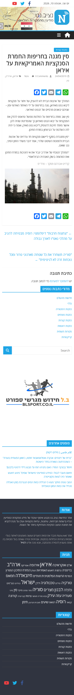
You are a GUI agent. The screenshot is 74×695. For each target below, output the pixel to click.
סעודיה (67, 595)
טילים (58, 583)
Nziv (26, 76)
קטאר (69, 602)
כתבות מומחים (65, 314)
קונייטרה (21, 596)
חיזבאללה (23, 575)
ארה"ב (9, 76)
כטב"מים (10, 583)
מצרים (49, 589)
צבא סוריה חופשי (39, 596)
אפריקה (25, 565)
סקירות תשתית (64, 331)
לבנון (58, 589)
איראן (15, 76)
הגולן (33, 570)
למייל (23, 542)
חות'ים (37, 576)
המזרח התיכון (22, 570)
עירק (51, 595)
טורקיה (66, 582)
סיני (11, 590)
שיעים (44, 602)
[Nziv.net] (67, 35)
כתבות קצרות (61, 49)
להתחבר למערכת (59, 281)
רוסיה (61, 601)
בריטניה (67, 570)
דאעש (51, 570)
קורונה (12, 595)
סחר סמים (27, 590)
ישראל (28, 582)
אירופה (34, 564)
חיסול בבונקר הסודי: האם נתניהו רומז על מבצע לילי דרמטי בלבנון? (39, 467)
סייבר (20, 590)
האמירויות (42, 570)
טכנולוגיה (48, 582)
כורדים (17, 583)
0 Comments (41, 76)
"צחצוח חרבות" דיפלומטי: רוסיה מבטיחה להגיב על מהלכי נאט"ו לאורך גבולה (38, 236)
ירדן (38, 583)
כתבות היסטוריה (64, 309)
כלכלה (68, 590)
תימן (25, 602)
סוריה (38, 589)
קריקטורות (67, 337)
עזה (58, 595)
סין (68, 80)
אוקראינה (59, 564)
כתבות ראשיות (65, 326)
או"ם (69, 565)
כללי (70, 303)
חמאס (10, 575)
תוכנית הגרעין (34, 602)
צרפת (29, 596)
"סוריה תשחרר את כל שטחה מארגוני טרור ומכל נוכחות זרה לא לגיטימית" (40, 257)
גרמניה (58, 570)
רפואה (52, 602)
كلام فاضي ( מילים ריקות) (59, 452)
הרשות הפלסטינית (53, 576)
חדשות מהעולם (64, 298)
